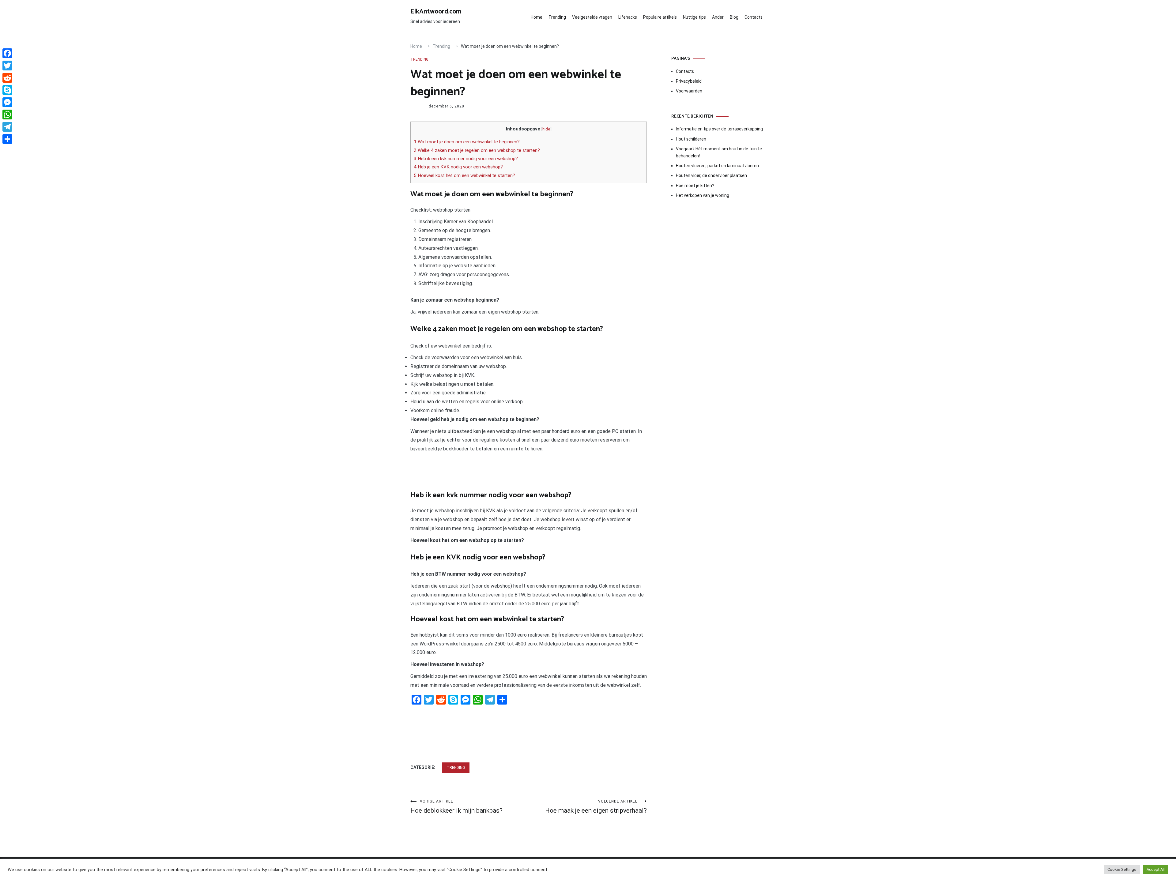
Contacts (753, 17)
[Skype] (7, 90)
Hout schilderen (691, 139)
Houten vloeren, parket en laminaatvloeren (717, 165)
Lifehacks (627, 17)
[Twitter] (7, 65)
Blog (734, 17)
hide (546, 128)
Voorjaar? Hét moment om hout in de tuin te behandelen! (719, 152)
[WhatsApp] (7, 114)
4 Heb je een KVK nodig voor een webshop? (458, 167)
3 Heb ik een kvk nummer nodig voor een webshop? (466, 158)
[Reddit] (7, 78)
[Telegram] (7, 127)
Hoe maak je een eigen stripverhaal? (596, 806)
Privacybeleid (689, 81)
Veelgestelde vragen (592, 17)
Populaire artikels (660, 17)
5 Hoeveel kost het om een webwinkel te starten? (464, 175)
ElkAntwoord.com (435, 11)
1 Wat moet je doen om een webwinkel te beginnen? (467, 142)
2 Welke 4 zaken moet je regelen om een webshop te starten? (477, 150)
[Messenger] (7, 102)
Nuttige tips (694, 17)
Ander (718, 17)
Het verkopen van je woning (702, 195)
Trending (557, 17)
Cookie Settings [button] (1121, 869)
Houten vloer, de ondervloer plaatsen (711, 175)
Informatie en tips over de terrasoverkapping (719, 128)
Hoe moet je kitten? (695, 185)
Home (536, 17)
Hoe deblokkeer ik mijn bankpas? (456, 806)
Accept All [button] (1156, 869)
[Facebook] (7, 53)
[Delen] (7, 139)
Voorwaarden (689, 90)
